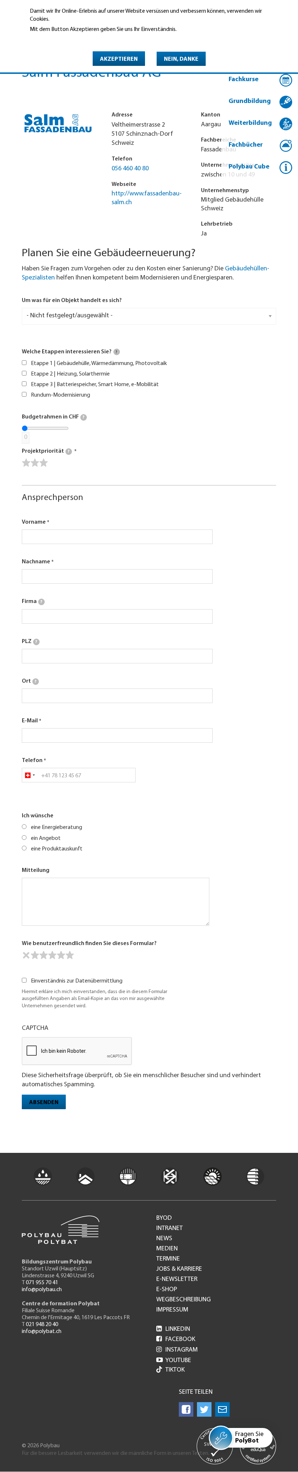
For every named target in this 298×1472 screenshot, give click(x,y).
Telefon (32, 760)
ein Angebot (46, 838)
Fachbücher (246, 145)
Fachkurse (243, 79)
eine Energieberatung (56, 827)
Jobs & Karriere (179, 1269)
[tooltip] (116, 352)
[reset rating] (26, 955)
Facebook (175, 1339)
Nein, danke (181, 59)
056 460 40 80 (130, 169)
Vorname (34, 522)
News (164, 1238)
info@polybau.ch (42, 1290)
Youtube (173, 1360)
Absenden (44, 1103)
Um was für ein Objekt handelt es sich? (72, 300)
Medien (167, 1249)
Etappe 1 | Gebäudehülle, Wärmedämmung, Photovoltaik (99, 363)
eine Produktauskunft (56, 849)
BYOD (164, 1218)
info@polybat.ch (41, 1331)
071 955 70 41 (42, 1283)
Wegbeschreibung (183, 1300)
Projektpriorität (45, 451)
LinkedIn (173, 1329)
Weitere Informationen (61, 39)
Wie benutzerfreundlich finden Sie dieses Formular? (89, 944)
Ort (29, 681)
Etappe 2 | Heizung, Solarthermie (70, 374)
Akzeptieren (119, 59)
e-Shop (166, 1289)
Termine (168, 1259)
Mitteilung (35, 870)
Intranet (169, 1228)
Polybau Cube (249, 167)
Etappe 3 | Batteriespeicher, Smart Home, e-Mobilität (95, 385)
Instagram (177, 1350)
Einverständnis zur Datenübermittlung (76, 981)
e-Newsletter (176, 1279)
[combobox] (29, 775)
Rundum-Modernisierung (60, 395)
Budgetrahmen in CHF (53, 417)
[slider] (35, 463)
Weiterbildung (250, 123)
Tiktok (175, 1370)
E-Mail (30, 721)
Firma (32, 601)
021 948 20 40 (42, 1325)
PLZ (29, 641)
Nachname (36, 562)
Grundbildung (250, 101)
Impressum (172, 1310)
